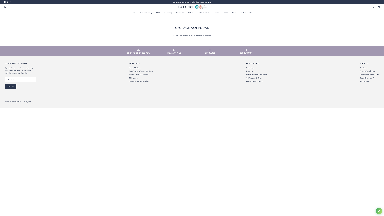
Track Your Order (246, 13)
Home (134, 13)
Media (234, 13)
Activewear (180, 13)
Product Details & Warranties (138, 74)
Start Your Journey (146, 13)
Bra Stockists (364, 81)
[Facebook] (5, 2)
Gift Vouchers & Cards (254, 78)
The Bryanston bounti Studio (369, 74)
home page (197, 35)
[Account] (374, 7)
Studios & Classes (204, 13)
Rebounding (168, 13)
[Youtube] (7, 2)
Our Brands (364, 68)
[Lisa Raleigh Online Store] (192, 7)
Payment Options (134, 68)
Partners (216, 13)
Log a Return (250, 71)
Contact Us (250, 68)
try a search (207, 35)
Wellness (191, 13)
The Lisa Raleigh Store (367, 71)
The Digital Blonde (29, 102)
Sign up (11, 86)
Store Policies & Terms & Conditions (141, 71)
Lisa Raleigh (13, 102)
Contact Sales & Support (254, 81)
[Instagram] (10, 2)
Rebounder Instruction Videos (139, 81)
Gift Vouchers (133, 78)
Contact (225, 13)
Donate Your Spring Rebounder (256, 74)
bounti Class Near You (367, 78)
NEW (158, 13)
